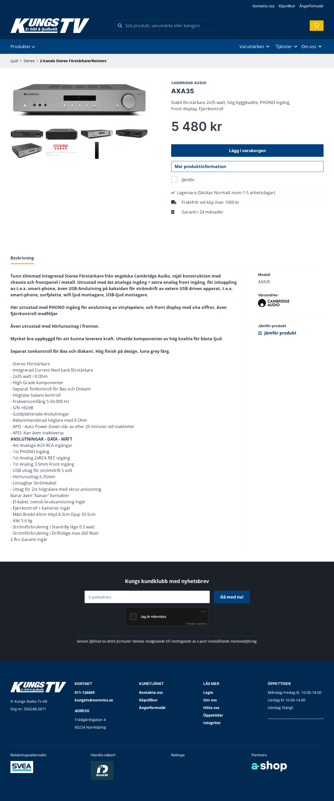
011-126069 (85, 692)
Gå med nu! (231, 597)
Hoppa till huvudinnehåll (164, 6)
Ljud (14, 60)
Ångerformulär (311, 6)
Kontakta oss (264, 6)
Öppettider (213, 715)
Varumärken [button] (252, 46)
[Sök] (120, 25)
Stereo (29, 60)
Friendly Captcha (196, 623)
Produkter (20, 46)
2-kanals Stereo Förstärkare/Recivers (73, 60)
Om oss (210, 700)
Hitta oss (211, 707)
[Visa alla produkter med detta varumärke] (291, 303)
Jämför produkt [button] (279, 333)
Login (208, 692)
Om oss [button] (308, 46)
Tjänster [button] (284, 46)
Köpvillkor (287, 6)
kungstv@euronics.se (94, 700)
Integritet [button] (211, 722)
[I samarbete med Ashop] (269, 766)
